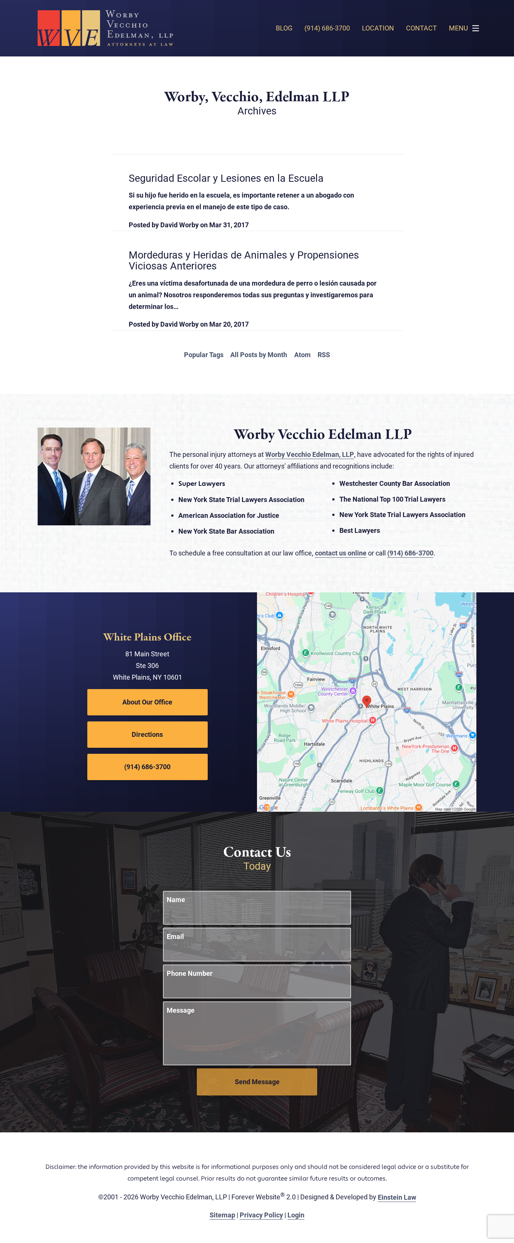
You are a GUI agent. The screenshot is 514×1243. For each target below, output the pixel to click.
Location (378, 28)
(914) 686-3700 (410, 552)
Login (295, 1214)
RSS (324, 354)
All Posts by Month (258, 354)
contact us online (340, 552)
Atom (302, 354)
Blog (284, 28)
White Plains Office (147, 637)
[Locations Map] (366, 701)
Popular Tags (204, 354)
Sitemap (222, 1214)
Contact (421, 28)
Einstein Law (397, 1197)
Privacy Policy (261, 1214)
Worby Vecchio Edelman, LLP (309, 454)
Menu (458, 27)
